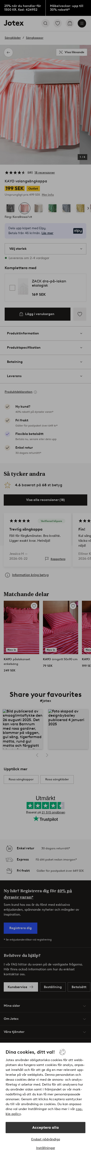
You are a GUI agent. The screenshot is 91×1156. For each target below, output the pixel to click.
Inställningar (45, 1148)
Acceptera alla (45, 1127)
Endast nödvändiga (45, 1139)
